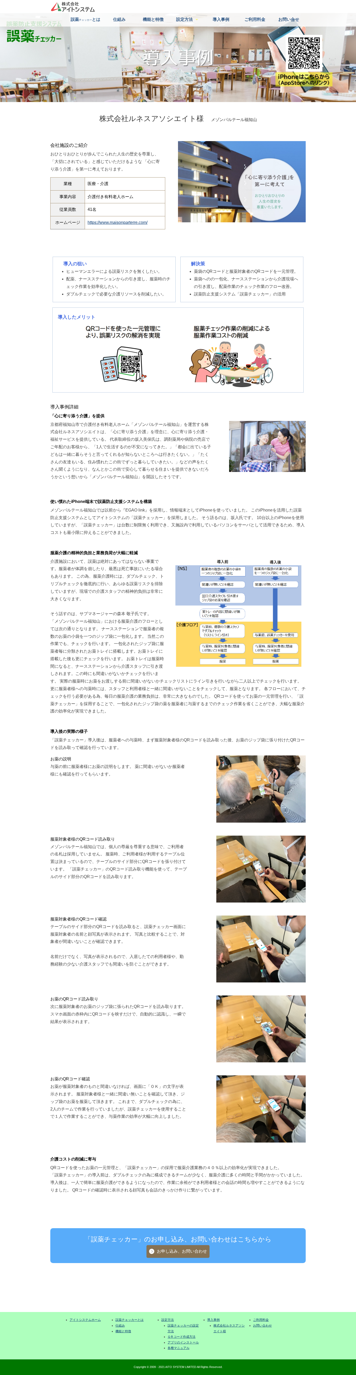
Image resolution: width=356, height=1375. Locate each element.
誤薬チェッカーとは (129, 1320)
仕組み (119, 19)
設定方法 (184, 19)
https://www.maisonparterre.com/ (118, 222)
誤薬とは (85, 19)
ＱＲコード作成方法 (181, 1337)
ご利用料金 (254, 19)
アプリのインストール (183, 1342)
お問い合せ (288, 19)
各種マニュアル (178, 1348)
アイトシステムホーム (85, 1320)
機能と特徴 (153, 19)
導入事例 (221, 19)
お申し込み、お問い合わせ (182, 1251)
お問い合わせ (262, 1325)
